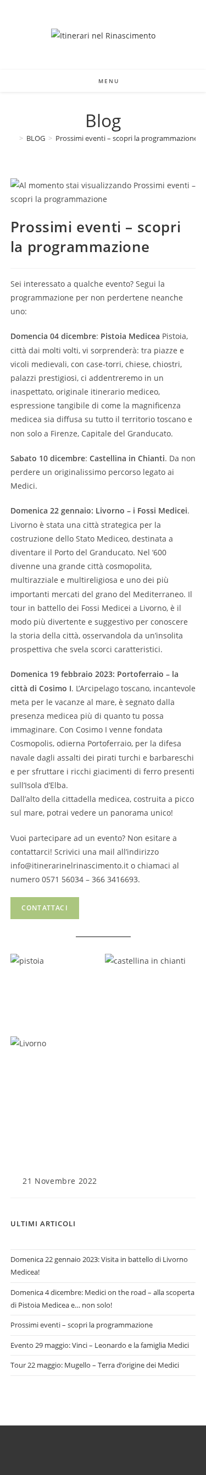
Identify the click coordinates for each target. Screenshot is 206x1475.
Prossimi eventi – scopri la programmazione (126, 138)
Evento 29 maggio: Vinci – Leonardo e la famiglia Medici (99, 1345)
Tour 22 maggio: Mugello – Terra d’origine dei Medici (94, 1365)
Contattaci (44, 908)
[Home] (13, 138)
